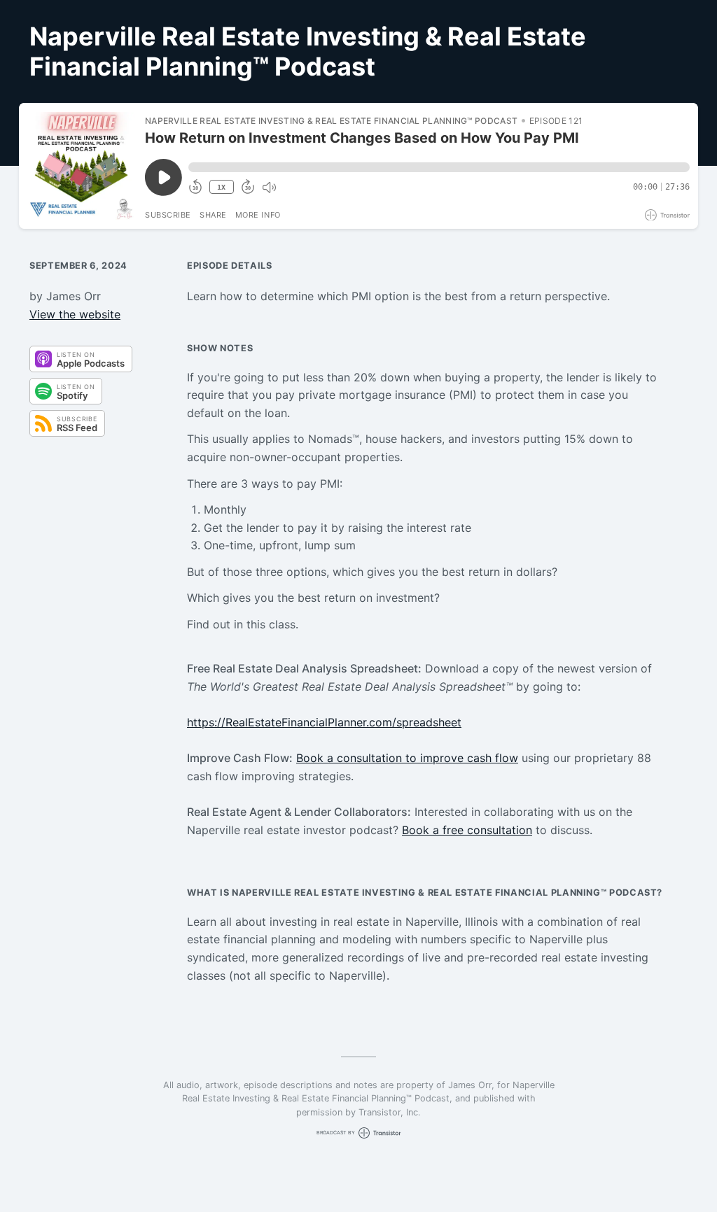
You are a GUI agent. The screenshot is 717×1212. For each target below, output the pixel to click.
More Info (258, 215)
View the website (74, 314)
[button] (439, 167)
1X (221, 187)
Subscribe (168, 215)
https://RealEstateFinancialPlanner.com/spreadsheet (324, 722)
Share (213, 215)
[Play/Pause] (81, 165)
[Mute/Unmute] (269, 187)
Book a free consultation (467, 830)
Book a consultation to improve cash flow (407, 758)
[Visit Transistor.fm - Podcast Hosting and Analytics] (667, 215)
